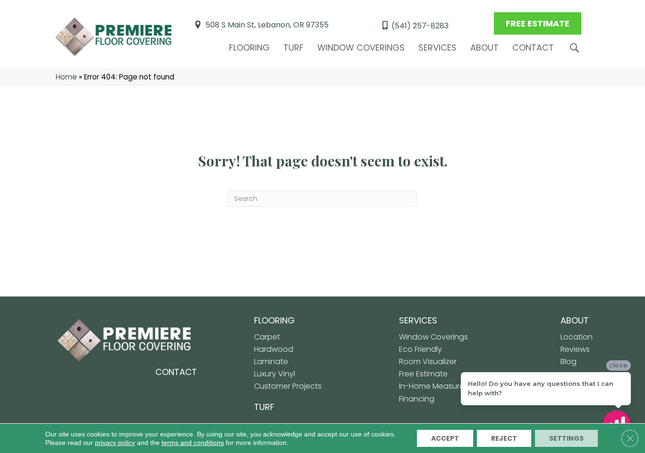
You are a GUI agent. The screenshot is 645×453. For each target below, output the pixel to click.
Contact (533, 47)
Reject (504, 438)
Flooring (249, 47)
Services (437, 47)
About (484, 47)
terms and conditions (192, 442)
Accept (445, 438)
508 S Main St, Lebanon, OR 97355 (267, 24)
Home (66, 77)
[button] (576, 48)
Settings (566, 438)
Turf (293, 47)
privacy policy (115, 442)
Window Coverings (361, 47)
